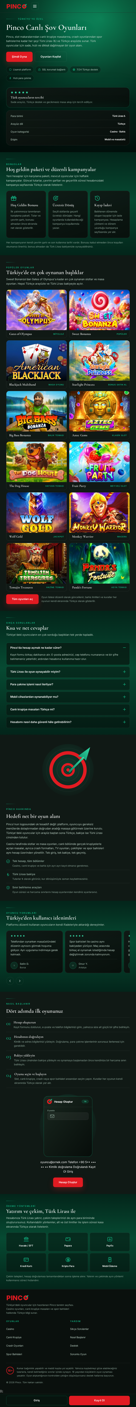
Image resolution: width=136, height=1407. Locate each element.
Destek (74, 1345)
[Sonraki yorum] (20, 981)
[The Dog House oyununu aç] (36, 466)
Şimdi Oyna (19, 56)
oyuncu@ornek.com (68, 1136)
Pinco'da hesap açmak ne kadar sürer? (35, 647)
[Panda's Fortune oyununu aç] (99, 567)
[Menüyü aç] (35, 6)
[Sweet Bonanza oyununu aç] (99, 314)
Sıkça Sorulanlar (79, 1328)
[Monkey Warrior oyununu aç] (99, 516)
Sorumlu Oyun (78, 1354)
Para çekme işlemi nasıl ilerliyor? (31, 684)
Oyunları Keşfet (51, 56)
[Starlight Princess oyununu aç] (99, 364)
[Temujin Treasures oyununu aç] (36, 567)
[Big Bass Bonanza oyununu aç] (36, 415)
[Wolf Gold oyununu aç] (36, 516)
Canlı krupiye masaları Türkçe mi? (32, 709)
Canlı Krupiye (13, 1337)
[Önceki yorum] (10, 981)
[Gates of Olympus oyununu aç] (36, 314)
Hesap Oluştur (68, 1182)
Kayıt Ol (99, 1400)
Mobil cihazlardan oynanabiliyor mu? (34, 696)
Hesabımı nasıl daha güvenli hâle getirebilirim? (40, 722)
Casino (10, 1328)
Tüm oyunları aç (22, 599)
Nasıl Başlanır (78, 1337)
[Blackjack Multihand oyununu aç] (36, 364)
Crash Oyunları (14, 1345)
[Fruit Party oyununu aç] (99, 466)
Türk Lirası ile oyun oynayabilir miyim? (35, 671)
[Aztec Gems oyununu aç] (99, 415)
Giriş (37, 1400)
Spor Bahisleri (14, 1354)
